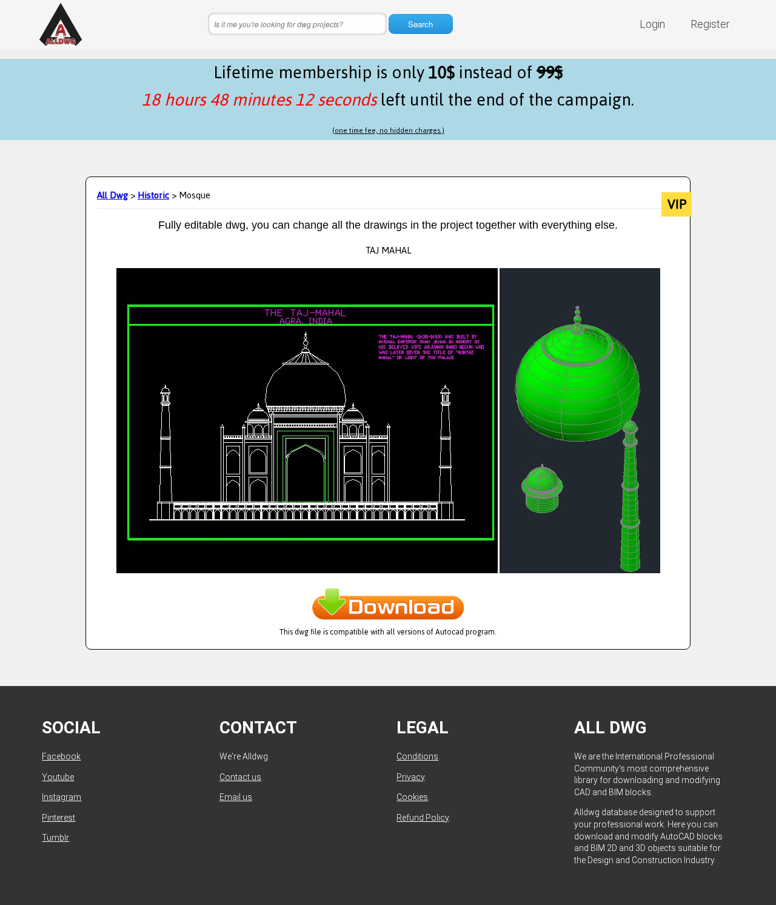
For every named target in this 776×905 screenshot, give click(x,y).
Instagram (61, 797)
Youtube (58, 777)
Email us (235, 797)
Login (652, 24)
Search (420, 24)
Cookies (412, 797)
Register (710, 24)
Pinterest (58, 818)
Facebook (61, 756)
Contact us (240, 777)
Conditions (417, 756)
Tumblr (55, 838)
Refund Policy (422, 818)
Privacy (410, 777)
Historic (153, 195)
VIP (676, 204)
